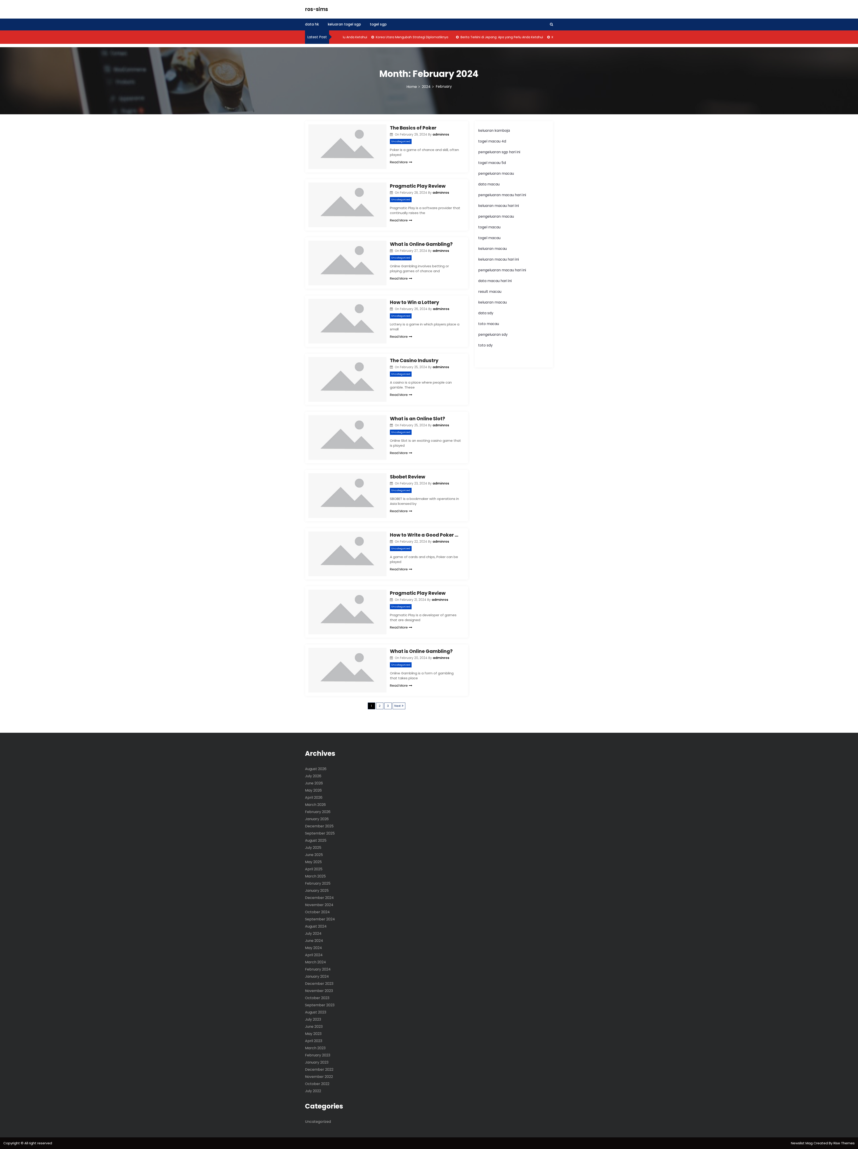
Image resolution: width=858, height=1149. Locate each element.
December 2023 (319, 983)
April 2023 (313, 1040)
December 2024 (319, 897)
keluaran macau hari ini (498, 205)
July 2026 (313, 776)
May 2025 (313, 861)
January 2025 (317, 890)
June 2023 (314, 1026)
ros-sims (316, 9)
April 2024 (314, 955)
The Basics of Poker (413, 128)
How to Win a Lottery (414, 302)
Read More (399, 162)
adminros (441, 134)
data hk (312, 24)
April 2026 (313, 797)
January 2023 (316, 1062)
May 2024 (313, 947)
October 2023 (317, 997)
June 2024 (314, 940)
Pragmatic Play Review (418, 186)
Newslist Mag (802, 1143)
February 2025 (317, 883)
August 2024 (316, 926)
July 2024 (313, 933)
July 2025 (313, 847)
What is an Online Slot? (417, 418)
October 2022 (317, 1083)
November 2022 (319, 1076)
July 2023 (313, 1019)
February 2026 (317, 811)
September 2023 (319, 1005)
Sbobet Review (407, 477)
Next (397, 706)
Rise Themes (844, 1143)
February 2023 (317, 1055)
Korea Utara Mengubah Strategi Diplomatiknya (385, 37)
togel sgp (378, 24)
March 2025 (315, 876)
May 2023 (313, 1033)
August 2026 (315, 768)
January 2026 (317, 819)
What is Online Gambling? (421, 244)
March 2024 (315, 962)
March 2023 (315, 1048)
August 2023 (315, 1012)
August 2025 (315, 840)
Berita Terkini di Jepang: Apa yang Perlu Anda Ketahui (475, 37)
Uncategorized (400, 141)
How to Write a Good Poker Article (425, 535)
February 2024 (318, 969)
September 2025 (320, 833)
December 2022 (319, 1069)
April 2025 (313, 869)
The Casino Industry (414, 360)
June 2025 (314, 854)
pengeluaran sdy (493, 334)
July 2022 (313, 1091)
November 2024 (319, 904)
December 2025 (319, 826)
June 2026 (314, 783)
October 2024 (317, 912)
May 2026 (313, 790)
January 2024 (317, 976)
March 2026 (315, 804)
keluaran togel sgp (344, 24)
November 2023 (319, 990)
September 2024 (320, 919)
